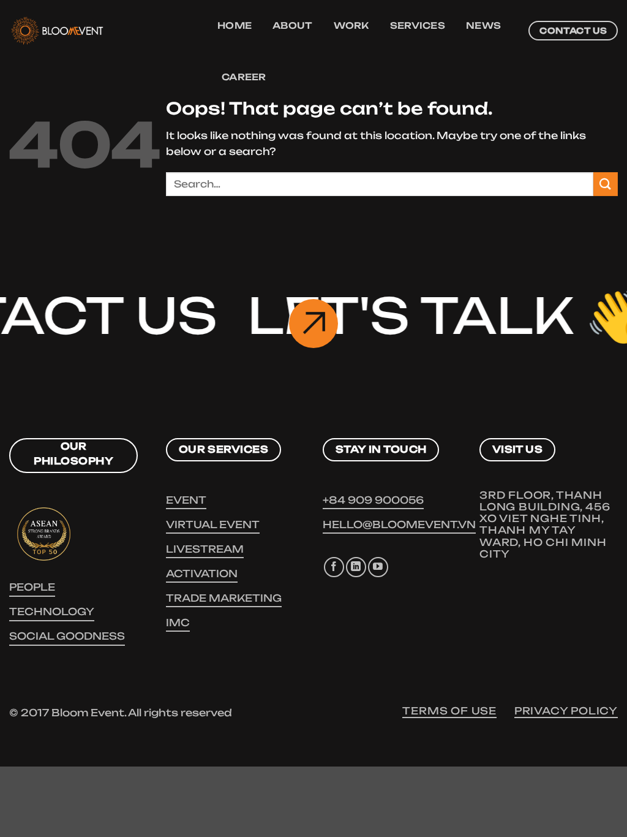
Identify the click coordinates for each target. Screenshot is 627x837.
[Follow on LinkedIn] (356, 567)
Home (234, 25)
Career (244, 77)
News (483, 25)
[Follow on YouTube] (378, 567)
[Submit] (605, 184)
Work (351, 25)
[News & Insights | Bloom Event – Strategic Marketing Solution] (101, 30)
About (292, 25)
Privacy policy (566, 711)
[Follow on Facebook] (334, 567)
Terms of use (449, 711)
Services (417, 25)
